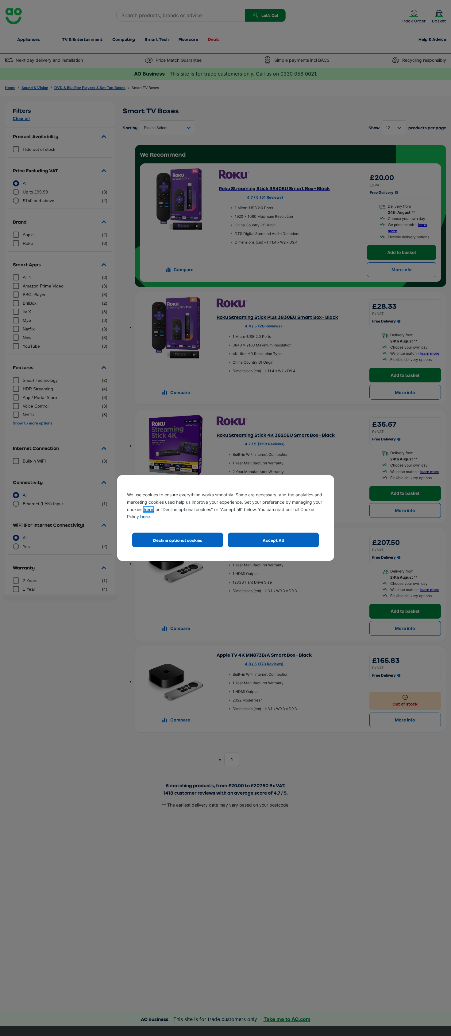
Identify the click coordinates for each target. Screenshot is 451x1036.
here (148, 509)
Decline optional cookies (177, 540)
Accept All (273, 540)
